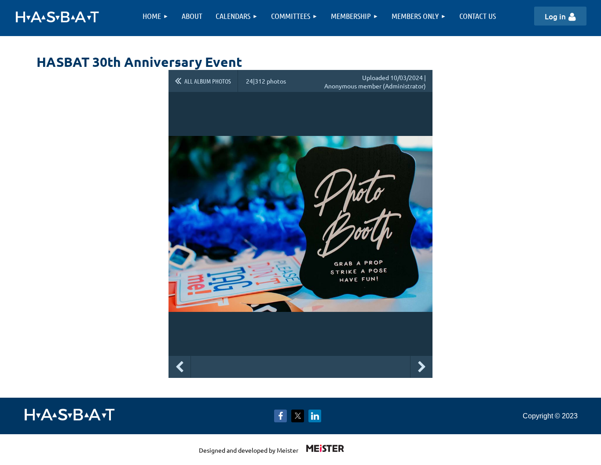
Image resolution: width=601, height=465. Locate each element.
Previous (180, 367)
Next (421, 367)
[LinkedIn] (314, 416)
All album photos (207, 81)
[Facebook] (280, 416)
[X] (297, 416)
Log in (555, 16)
